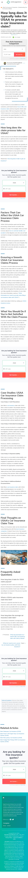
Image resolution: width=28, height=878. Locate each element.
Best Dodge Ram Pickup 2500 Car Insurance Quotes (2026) (12, 740)
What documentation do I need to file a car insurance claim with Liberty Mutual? (17, 636)
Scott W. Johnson (17, 62)
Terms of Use (22, 58)
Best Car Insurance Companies (10, 7)
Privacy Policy (9, 837)
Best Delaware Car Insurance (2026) (10, 731)
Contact (8, 825)
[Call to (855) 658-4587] (25, 2)
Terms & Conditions (17, 837)
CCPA (14, 839)
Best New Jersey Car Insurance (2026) (11, 737)
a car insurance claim (12, 487)
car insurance (11, 405)
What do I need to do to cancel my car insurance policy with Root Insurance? (11, 644)
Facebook (10, 819)
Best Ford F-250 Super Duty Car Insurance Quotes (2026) (12, 734)
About (4, 825)
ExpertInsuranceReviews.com (11, 834)
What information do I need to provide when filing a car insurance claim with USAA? (13, 295)
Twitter (13, 819)
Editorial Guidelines (7, 700)
